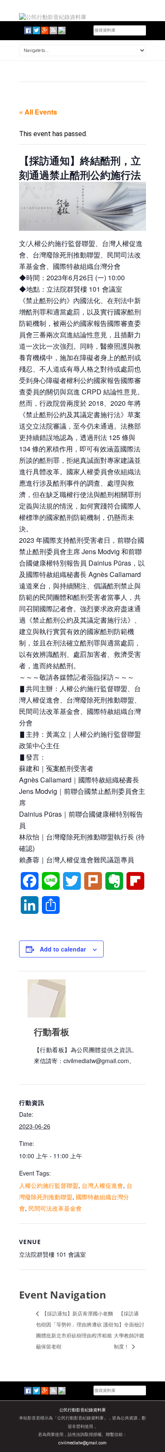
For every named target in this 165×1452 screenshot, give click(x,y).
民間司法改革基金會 (55, 1208)
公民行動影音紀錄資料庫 (82, 1410)
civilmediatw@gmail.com (82, 1443)
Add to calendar (63, 949)
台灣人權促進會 (102, 1185)
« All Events (38, 112)
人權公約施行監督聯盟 (48, 1185)
